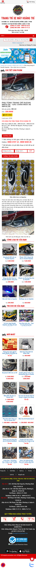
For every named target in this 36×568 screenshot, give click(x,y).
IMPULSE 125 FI (18, 65)
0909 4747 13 (13, 142)
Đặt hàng (8, 115)
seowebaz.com (12, 555)
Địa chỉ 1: (5, 484)
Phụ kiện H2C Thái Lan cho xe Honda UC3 (10, 419)
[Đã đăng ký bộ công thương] (18, 540)
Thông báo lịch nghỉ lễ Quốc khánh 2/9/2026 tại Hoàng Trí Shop (9, 353)
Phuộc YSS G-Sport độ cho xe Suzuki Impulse (26, 257)
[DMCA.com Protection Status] (18, 544)
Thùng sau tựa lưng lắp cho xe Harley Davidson (10, 440)
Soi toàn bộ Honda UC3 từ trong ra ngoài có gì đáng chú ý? (26, 397)
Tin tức (30, 471)
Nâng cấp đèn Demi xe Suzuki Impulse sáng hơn (9, 278)
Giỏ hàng (32, 1)
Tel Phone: (12, 493)
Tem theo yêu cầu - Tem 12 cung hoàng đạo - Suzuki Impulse (26, 324)
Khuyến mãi (21, 474)
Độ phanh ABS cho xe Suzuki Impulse (9, 257)
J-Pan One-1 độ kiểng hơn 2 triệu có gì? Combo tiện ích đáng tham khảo (9, 462)
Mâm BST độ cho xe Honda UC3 (10, 396)
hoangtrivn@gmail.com (20, 533)
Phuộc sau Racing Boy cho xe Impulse (26, 278)
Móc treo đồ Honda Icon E (26, 419)
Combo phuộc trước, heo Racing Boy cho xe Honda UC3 (26, 374)
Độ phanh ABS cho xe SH (9, 373)
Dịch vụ (21, 471)
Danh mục (2, 2)
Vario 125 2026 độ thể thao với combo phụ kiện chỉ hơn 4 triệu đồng (26, 462)
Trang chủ (3, 65)
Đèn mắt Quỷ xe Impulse (9, 299)
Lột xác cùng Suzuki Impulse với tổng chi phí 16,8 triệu (10, 324)
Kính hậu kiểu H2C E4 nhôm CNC (26, 352)
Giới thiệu (12, 471)
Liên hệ (12, 474)
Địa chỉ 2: (4, 497)
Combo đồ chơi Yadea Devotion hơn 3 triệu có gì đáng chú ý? (26, 441)
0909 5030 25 (25, 142)
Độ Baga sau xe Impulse (26, 299)
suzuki (10, 65)
